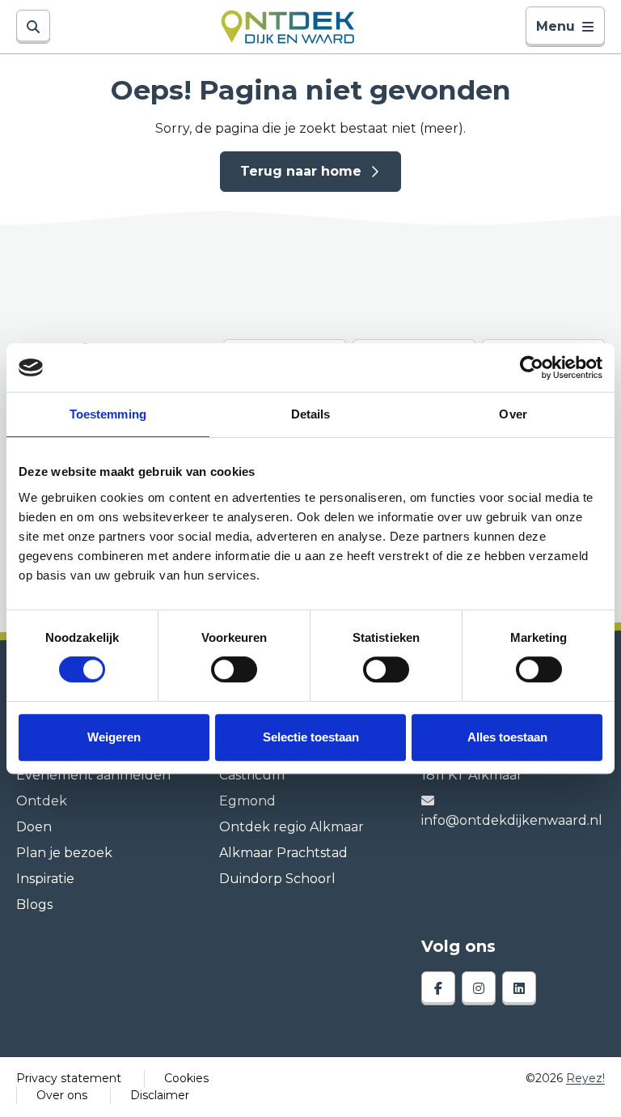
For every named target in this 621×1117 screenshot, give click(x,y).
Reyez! (585, 1078)
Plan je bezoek (64, 852)
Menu (555, 26)
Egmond (247, 801)
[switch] (234, 669)
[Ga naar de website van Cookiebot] (531, 367)
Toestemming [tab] (108, 414)
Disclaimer (159, 1095)
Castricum (252, 775)
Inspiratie (45, 878)
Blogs (34, 904)
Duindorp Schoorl (277, 878)
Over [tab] (512, 414)
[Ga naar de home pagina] (287, 27)
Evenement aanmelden (93, 775)
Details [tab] (311, 414)
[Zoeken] (33, 27)
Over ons (61, 1095)
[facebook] (438, 988)
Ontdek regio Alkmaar (291, 827)
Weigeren (114, 737)
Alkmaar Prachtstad (283, 852)
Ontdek (41, 801)
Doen (34, 827)
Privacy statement (68, 1078)
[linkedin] (519, 988)
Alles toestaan (507, 737)
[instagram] (479, 988)
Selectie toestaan (311, 737)
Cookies (186, 1078)
